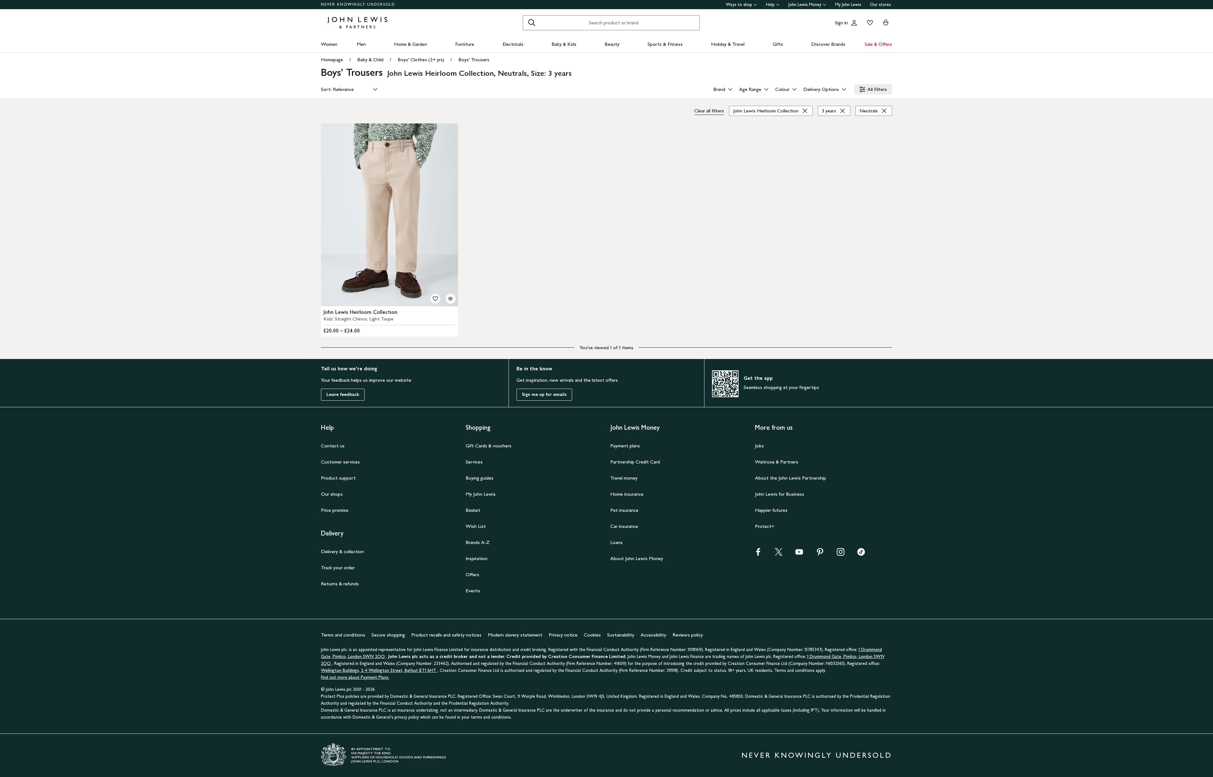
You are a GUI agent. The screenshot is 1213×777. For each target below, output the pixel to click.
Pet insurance (624, 510)
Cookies (592, 635)
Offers (472, 574)
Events (473, 591)
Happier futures (771, 510)
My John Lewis (848, 4)
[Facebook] (758, 554)
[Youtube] (799, 554)
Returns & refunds (340, 584)
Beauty (612, 44)
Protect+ (764, 526)
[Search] (531, 22)
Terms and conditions (343, 635)
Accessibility (653, 635)
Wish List (476, 526)
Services (474, 462)
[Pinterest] (820, 554)
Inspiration (476, 558)
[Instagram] (840, 554)
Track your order (338, 568)
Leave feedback (342, 394)
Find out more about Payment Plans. (355, 677)
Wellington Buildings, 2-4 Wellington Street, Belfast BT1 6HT (379, 670)
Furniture (464, 44)
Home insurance (626, 494)
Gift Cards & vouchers (488, 446)
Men (361, 44)
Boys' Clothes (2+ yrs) (421, 60)
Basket (473, 510)
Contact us (333, 446)
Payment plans (625, 446)
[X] (778, 554)
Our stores (880, 4)
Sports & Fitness (665, 44)
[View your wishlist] (869, 22)
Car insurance (624, 526)
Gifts (778, 44)
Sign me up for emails (544, 394)
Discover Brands (828, 44)
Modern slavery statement (515, 635)
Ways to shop (739, 4)
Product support (338, 478)
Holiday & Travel (728, 44)
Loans (616, 542)
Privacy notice (563, 635)
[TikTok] (861, 554)
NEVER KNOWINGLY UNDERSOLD (358, 4)
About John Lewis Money (636, 558)
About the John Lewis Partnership (790, 478)
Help (770, 4)
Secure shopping (388, 635)
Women (329, 44)
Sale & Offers (878, 44)
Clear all (709, 111)
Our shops (332, 494)
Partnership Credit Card (635, 462)
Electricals (513, 44)
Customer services (340, 462)
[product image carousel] (389, 214)
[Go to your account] (854, 22)
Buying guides (479, 478)
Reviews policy (688, 635)
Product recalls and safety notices (446, 635)
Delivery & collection (342, 551)
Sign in (841, 23)
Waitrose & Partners (776, 462)
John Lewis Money (804, 4)
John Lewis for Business (779, 494)
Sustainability (620, 635)
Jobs (759, 446)
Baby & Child (370, 60)
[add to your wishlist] (435, 299)
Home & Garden (410, 44)
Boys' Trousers (473, 60)
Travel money (623, 478)
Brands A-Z (478, 542)
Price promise (334, 510)
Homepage (332, 60)
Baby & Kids (564, 44)
